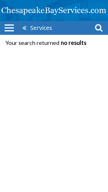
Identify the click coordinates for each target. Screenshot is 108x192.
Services (41, 28)
